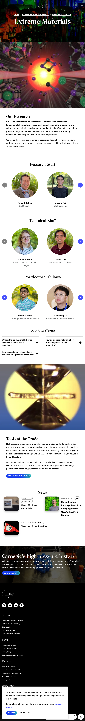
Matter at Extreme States (35, 15)
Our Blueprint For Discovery (11, 634)
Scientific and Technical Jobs (11, 670)
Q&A (77, 498)
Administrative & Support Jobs (12, 673)
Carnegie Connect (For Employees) (13, 680)
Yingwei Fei (60, 203)
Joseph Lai (60, 259)
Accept (11, 713)
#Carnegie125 (27, 501)
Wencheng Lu (60, 315)
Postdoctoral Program (9, 676)
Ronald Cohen (25, 203)
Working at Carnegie (9, 666)
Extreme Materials (61, 15)
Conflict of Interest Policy (10, 648)
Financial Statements (9, 645)
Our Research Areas (8, 630)
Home (16, 15)
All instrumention (19, 476)
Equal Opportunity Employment (12, 655)
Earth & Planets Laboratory (11, 624)
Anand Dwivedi (25, 315)
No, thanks (25, 713)
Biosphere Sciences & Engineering (13, 620)
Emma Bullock (25, 259)
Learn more (11, 573)
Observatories (6, 627)
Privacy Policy (6, 652)
